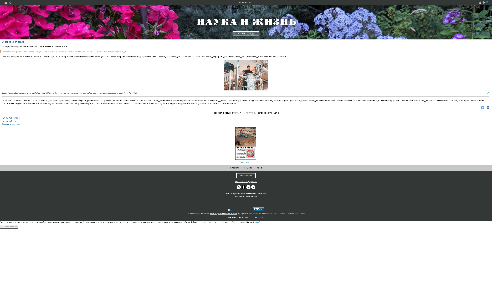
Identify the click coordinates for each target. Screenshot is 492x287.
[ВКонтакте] (488, 107)
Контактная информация (246, 181)
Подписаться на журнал (246, 33)
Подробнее (258, 222)
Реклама (248, 168)
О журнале (245, 2)
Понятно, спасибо (9, 227)
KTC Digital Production (258, 217)
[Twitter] (482, 107)
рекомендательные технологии (223, 213)
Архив (259, 168)
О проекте (234, 168)
